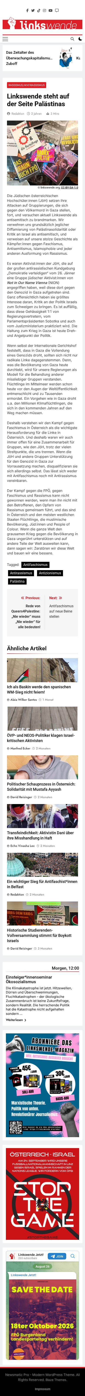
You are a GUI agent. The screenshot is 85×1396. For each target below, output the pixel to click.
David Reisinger (21, 797)
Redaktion (18, 113)
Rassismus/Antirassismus (26, 85)
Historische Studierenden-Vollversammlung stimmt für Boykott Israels (39, 935)
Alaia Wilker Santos (23, 699)
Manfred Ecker (20, 748)
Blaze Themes (56, 1380)
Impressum (42, 1389)
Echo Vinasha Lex (22, 846)
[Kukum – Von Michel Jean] (58, 58)
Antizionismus (50, 573)
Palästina (17, 581)
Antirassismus (21, 573)
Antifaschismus (35, 565)
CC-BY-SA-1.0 (69, 187)
